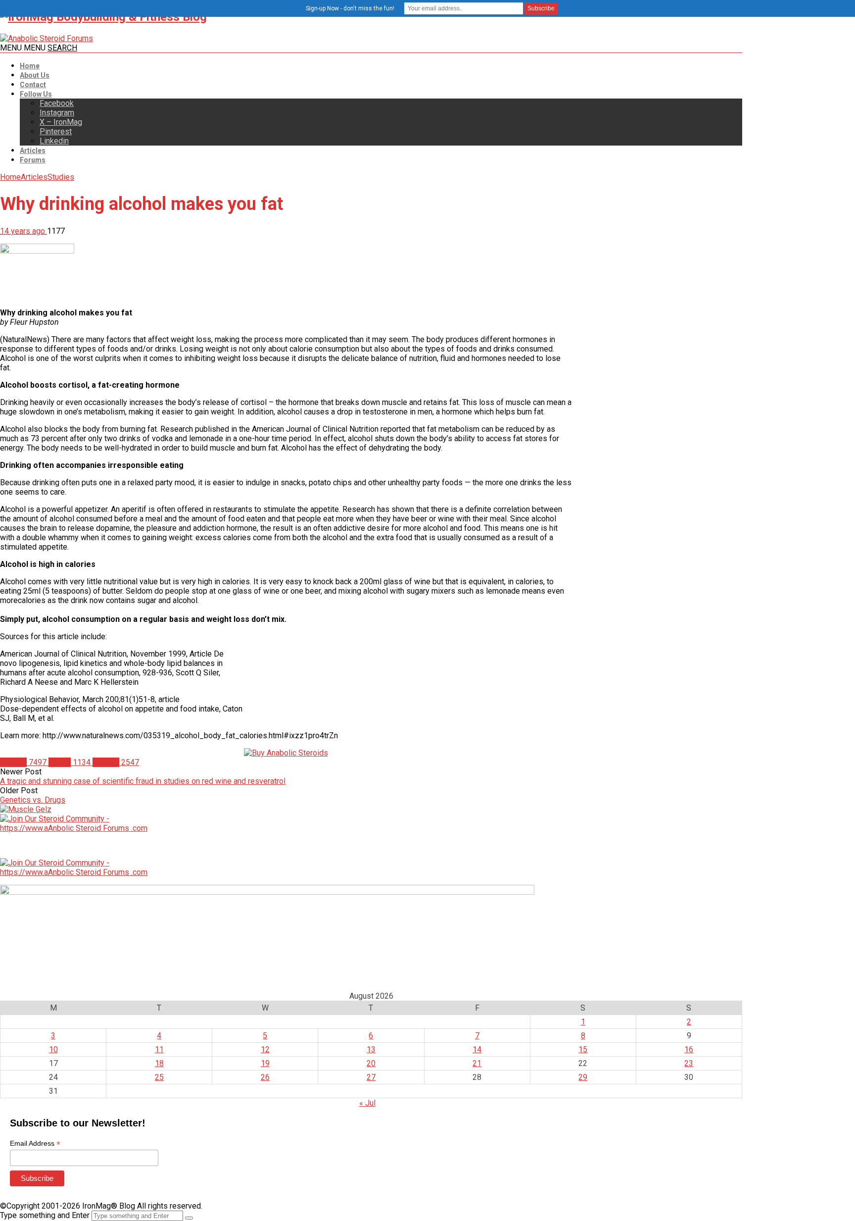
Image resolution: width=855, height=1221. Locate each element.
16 (688, 1049)
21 (477, 1063)
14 (477, 1049)
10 (53, 1049)
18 (159, 1063)
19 (265, 1063)
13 (371, 1049)
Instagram (57, 112)
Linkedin (54, 141)
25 (159, 1077)
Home (30, 66)
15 (582, 1049)
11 (159, 1049)
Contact (33, 85)
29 (582, 1077)
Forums (33, 160)
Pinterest (56, 131)
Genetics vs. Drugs (32, 800)
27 (371, 1077)
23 (688, 1063)
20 (371, 1063)
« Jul (367, 1103)
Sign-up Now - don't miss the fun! (350, 8)
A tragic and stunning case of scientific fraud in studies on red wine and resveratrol (142, 781)
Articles (33, 150)
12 (265, 1049)
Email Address (35, 1143)
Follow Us (36, 94)
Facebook (57, 103)
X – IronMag (61, 122)
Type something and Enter (45, 1215)
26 (265, 1077)
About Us (34, 75)
